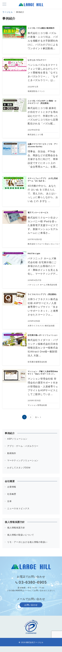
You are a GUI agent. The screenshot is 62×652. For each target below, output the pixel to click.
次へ (37, 417)
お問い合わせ (30, 605)
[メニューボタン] (4, 4)
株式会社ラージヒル (34, 642)
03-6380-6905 (33, 582)
